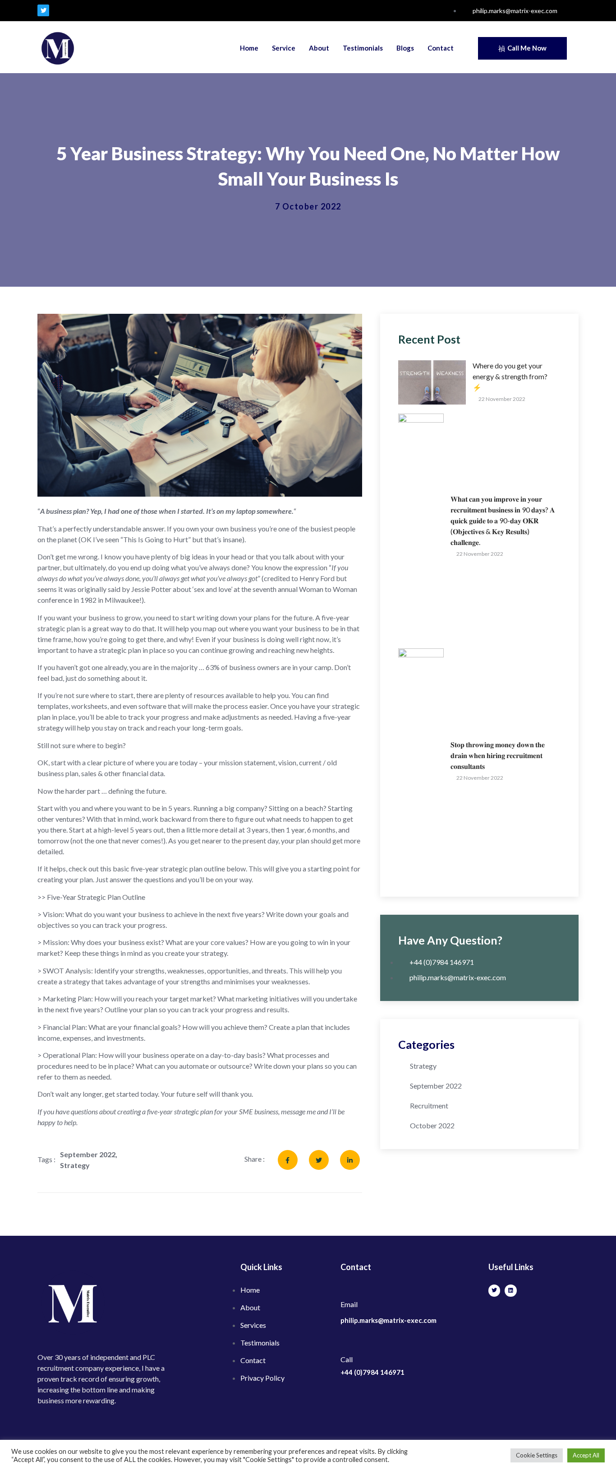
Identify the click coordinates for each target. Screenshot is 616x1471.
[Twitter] (43, 10)
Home (249, 48)
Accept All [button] (586, 1455)
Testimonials (363, 48)
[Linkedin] (510, 1290)
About (319, 48)
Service (283, 48)
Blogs (405, 48)
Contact (441, 48)
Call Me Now (527, 48)
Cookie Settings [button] (536, 1455)
